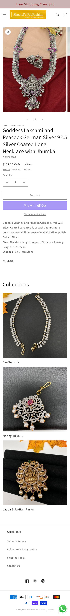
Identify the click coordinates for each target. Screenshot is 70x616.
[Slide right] (43, 119)
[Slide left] (27, 119)
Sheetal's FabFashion (30, 610)
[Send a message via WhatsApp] (62, 608)
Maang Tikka (11, 436)
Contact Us (13, 565)
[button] (4, 14)
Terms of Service (16, 541)
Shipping (6, 169)
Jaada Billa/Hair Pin (16, 509)
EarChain (9, 362)
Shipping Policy (16, 557)
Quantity (7, 175)
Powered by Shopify (46, 610)
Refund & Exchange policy (22, 549)
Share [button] (10, 260)
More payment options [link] (35, 214)
